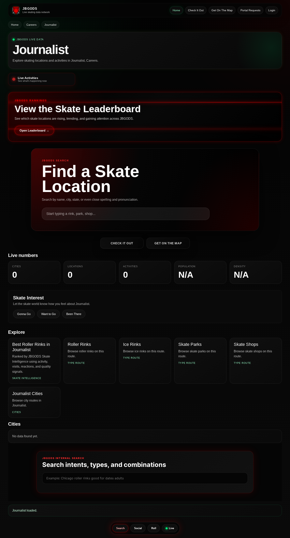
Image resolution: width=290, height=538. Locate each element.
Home (176, 10)
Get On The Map (222, 10)
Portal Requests (250, 10)
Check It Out (196, 10)
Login (271, 10)
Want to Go (48, 314)
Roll (153, 528)
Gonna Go (24, 314)
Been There (73, 314)
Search (120, 528)
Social (138, 528)
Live (171, 528)
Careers (31, 24)
